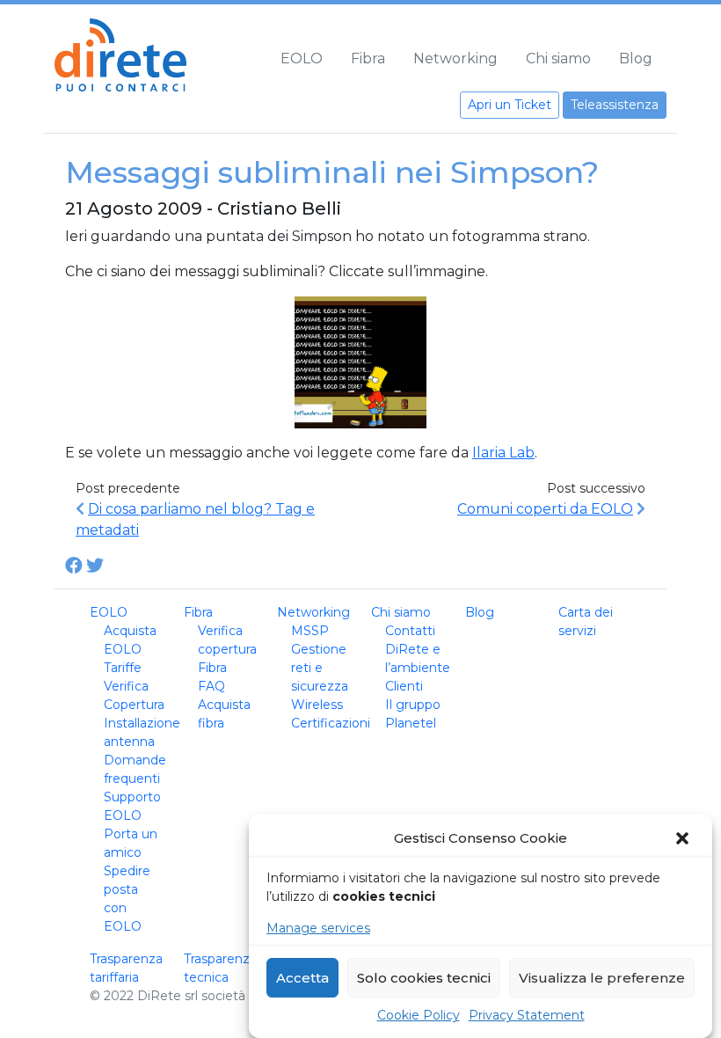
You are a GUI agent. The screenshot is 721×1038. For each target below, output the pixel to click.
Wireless (317, 705)
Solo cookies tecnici (424, 977)
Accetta (302, 977)
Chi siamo (558, 58)
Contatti (410, 631)
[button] (684, 838)
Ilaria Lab (503, 452)
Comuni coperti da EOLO (545, 509)
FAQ (211, 686)
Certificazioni (330, 723)
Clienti (404, 686)
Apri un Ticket (509, 105)
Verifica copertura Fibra (227, 649)
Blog (635, 58)
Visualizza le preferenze (602, 977)
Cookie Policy (418, 1015)
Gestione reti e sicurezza (319, 667)
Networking (455, 58)
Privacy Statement (527, 1015)
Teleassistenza (615, 105)
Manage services (318, 928)
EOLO (301, 58)
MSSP (310, 631)
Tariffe (123, 668)
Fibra (368, 58)
